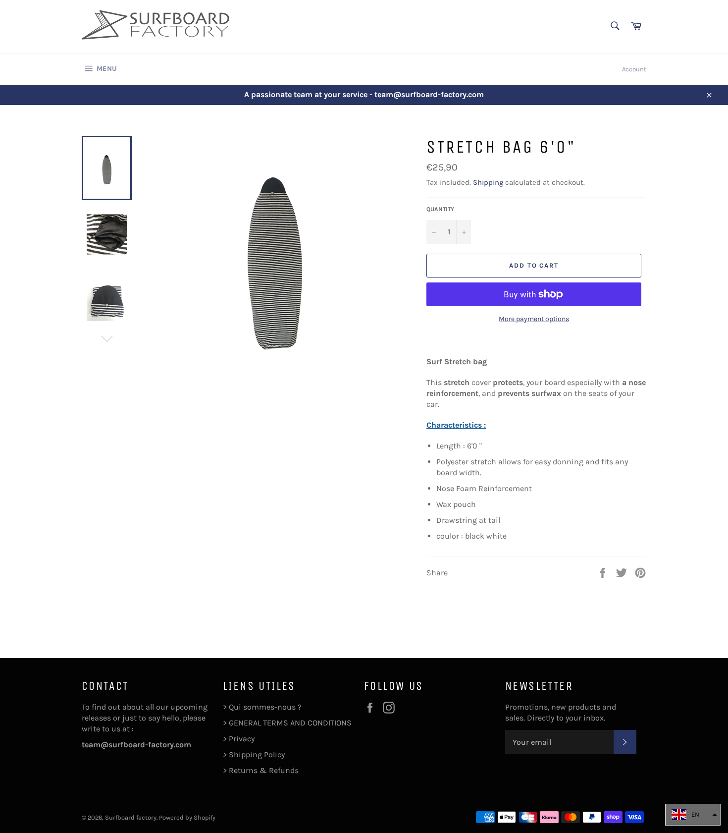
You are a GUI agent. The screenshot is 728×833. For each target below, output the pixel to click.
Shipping (488, 182)
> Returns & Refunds (261, 770)
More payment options (534, 319)
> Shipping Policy (254, 754)
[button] (693, 815)
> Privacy (239, 738)
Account (634, 69)
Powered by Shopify (187, 817)
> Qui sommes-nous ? (262, 707)
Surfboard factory (130, 817)
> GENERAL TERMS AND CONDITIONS (287, 722)
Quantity (440, 209)
